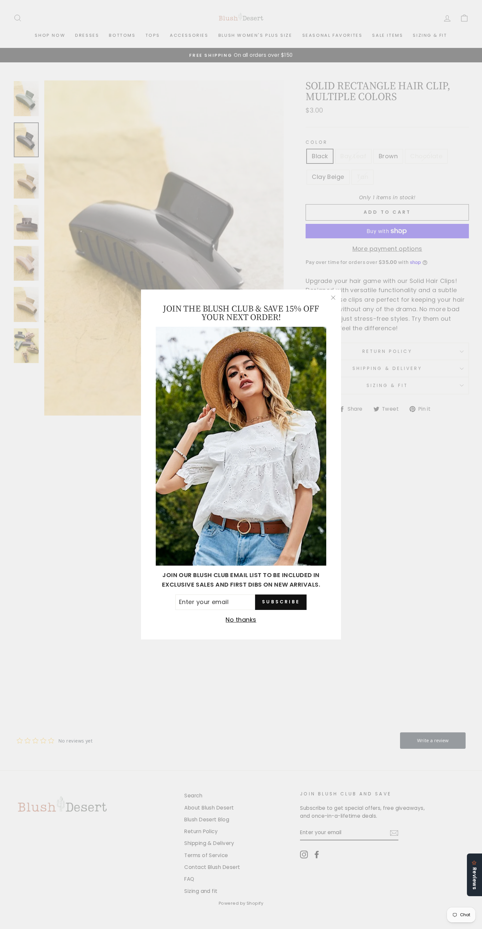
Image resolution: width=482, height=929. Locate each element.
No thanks (241, 620)
